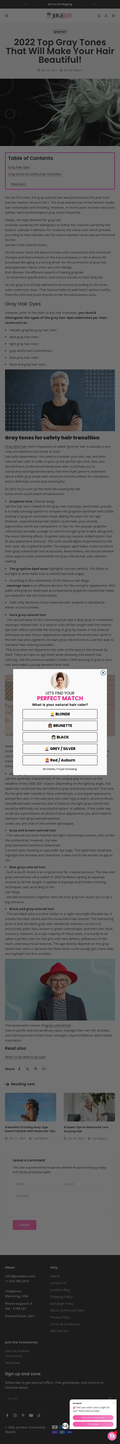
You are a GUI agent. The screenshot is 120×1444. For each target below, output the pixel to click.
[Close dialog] (103, 672)
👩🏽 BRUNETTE (60, 725)
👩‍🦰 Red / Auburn (60, 760)
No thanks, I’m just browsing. (60, 769)
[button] (112, 1436)
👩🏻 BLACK (60, 737)
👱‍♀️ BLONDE (60, 714)
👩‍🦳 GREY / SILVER (60, 748)
